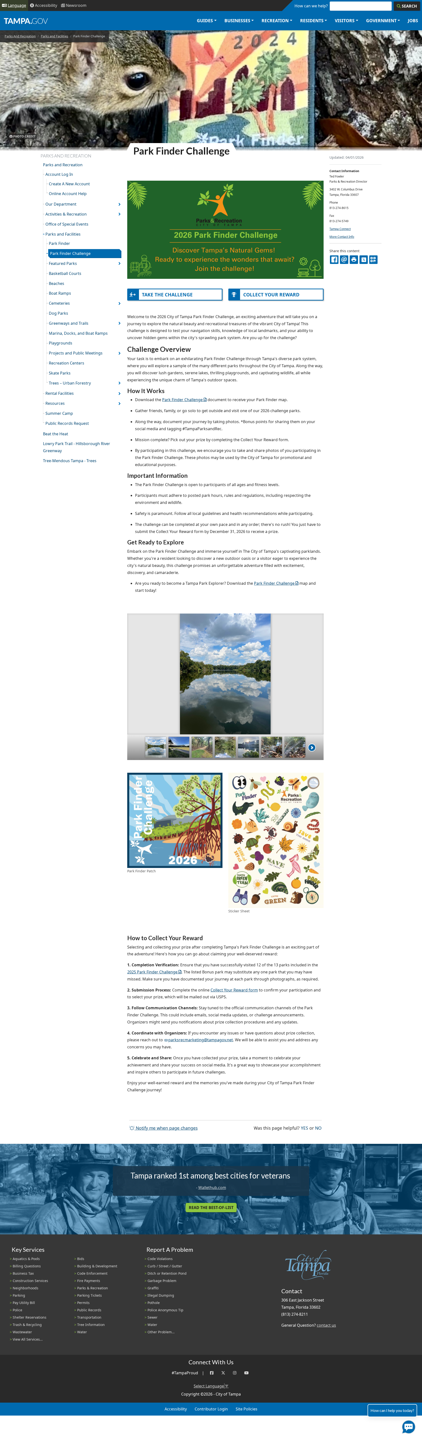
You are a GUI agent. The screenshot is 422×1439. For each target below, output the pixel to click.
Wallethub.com (212, 1187)
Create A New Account (69, 184)
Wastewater (22, 1332)
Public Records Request (67, 423)
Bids (80, 1258)
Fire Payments (88, 1280)
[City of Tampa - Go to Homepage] (26, 20)
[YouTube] (246, 1372)
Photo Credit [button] (23, 136)
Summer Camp (59, 413)
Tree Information (91, 1324)
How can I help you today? (392, 1410)
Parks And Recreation (20, 36)
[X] (363, 259)
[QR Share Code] (373, 259)
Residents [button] (312, 20)
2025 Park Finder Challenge (152, 972)
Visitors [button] (345, 20)
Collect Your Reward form (234, 990)
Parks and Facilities (54, 36)
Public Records (89, 1310)
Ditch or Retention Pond (167, 1273)
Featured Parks (63, 263)
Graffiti (153, 1288)
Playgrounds (60, 343)
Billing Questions (27, 1266)
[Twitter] (223, 1372)
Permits (83, 1302)
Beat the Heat (55, 434)
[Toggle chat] (407, 1426)
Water (82, 1332)
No (318, 1128)
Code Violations (160, 1258)
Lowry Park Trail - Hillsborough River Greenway (76, 447)
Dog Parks (58, 313)
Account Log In (59, 174)
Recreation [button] (275, 20)
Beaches (56, 283)
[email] (344, 259)
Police (17, 1310)
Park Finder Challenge (70, 253)
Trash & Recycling (27, 1324)
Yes (304, 1128)
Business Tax (23, 1273)
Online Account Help (68, 193)
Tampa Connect (340, 229)
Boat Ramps (60, 293)
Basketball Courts (65, 273)
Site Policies (246, 1409)
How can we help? (311, 6)
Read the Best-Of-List (211, 1207)
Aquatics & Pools (26, 1258)
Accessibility (176, 1409)
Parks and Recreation (63, 164)
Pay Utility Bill (24, 1302)
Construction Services (30, 1280)
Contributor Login (211, 1409)
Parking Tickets (89, 1295)
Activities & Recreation (66, 214)
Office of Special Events (66, 224)
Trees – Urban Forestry (70, 383)
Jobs (413, 20)
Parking (19, 1295)
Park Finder (59, 243)
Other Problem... (161, 1332)
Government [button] (381, 20)
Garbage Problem (162, 1280)
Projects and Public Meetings (76, 353)
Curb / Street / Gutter (165, 1266)
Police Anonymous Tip (165, 1310)
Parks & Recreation (92, 1288)
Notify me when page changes (166, 1128)
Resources (55, 403)
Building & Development (97, 1266)
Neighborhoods (25, 1288)
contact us (326, 1325)
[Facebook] (211, 1372)
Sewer (153, 1317)
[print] (354, 259)
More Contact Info (341, 237)
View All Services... (28, 1339)
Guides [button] (205, 20)
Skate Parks (60, 373)
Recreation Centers (66, 363)
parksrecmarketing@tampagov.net (200, 1040)
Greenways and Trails (68, 323)
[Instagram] (234, 1372)
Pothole (154, 1302)
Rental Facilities (59, 393)
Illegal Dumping (161, 1295)
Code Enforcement (92, 1273)
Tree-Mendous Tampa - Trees (69, 460)
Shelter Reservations (29, 1317)
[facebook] (334, 259)
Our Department (60, 204)
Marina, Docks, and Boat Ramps (78, 333)
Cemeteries (59, 303)
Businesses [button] (237, 20)
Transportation (89, 1317)
